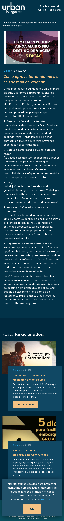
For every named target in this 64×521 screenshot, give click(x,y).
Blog (14, 22)
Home (5, 22)
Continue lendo (25, 404)
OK (32, 508)
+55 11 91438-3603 (52, 10)
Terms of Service (34, 518)
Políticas (46, 499)
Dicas (7, 70)
